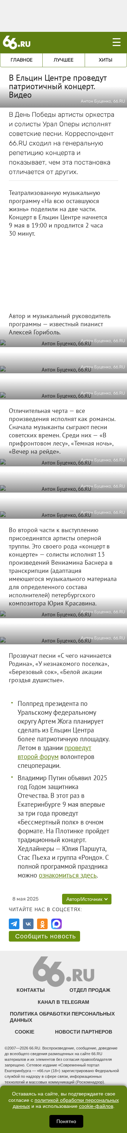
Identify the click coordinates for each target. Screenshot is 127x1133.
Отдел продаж (89, 990)
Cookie (24, 1032)
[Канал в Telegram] (14, 924)
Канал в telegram (63, 1002)
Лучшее (63, 60)
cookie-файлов (96, 1106)
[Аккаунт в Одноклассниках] (42, 924)
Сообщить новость (45, 936)
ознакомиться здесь (68, 875)
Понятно (66, 1121)
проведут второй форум (54, 752)
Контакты (31, 990)
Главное (21, 60)
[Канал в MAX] (56, 924)
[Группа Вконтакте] (28, 924)
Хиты (106, 60)
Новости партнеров (83, 1032)
